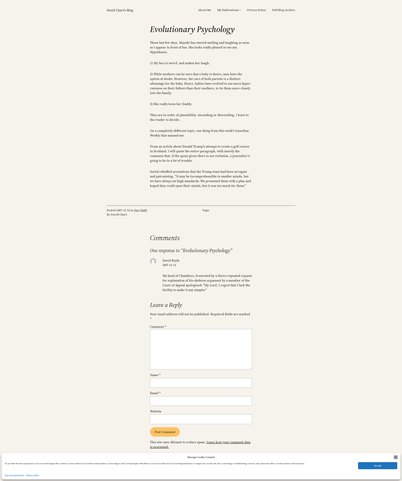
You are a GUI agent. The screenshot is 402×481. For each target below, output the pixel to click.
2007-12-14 (169, 265)
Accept (377, 465)
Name (155, 375)
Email (155, 393)
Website (155, 411)
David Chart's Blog (120, 10)
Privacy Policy (32, 475)
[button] (395, 457)
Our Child (140, 210)
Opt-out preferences (14, 475)
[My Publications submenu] (240, 10)
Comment (158, 326)
